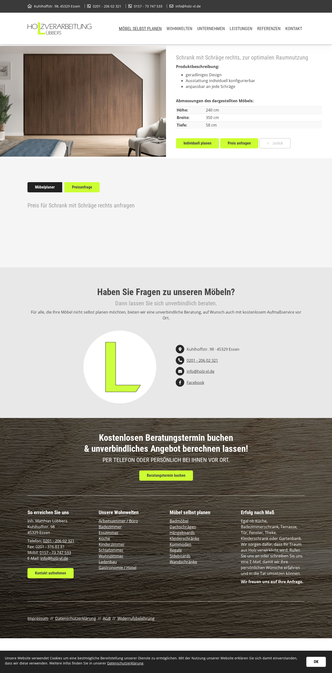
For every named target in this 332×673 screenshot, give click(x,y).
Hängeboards (182, 532)
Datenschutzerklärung (75, 618)
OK (316, 661)
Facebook (195, 382)
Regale (176, 550)
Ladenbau (108, 561)
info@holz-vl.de (188, 6)
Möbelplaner (45, 187)
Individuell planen (197, 143)
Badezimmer (110, 526)
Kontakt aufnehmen (50, 573)
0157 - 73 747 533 (148, 6)
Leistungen (241, 28)
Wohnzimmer (111, 556)
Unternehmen (211, 28)
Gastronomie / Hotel (117, 567)
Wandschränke (183, 561)
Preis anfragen (239, 143)
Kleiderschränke (184, 538)
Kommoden (180, 544)
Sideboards (180, 556)
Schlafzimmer (111, 550)
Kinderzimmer (112, 544)
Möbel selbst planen (140, 28)
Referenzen (268, 28)
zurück (277, 143)
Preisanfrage (82, 187)
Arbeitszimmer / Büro (118, 521)
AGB (107, 618)
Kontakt (293, 28)
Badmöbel (179, 521)
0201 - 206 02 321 (107, 6)
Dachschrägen (183, 526)
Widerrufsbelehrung (136, 618)
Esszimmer (109, 532)
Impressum (37, 618)
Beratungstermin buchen (166, 475)
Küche (104, 538)
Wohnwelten (179, 28)
